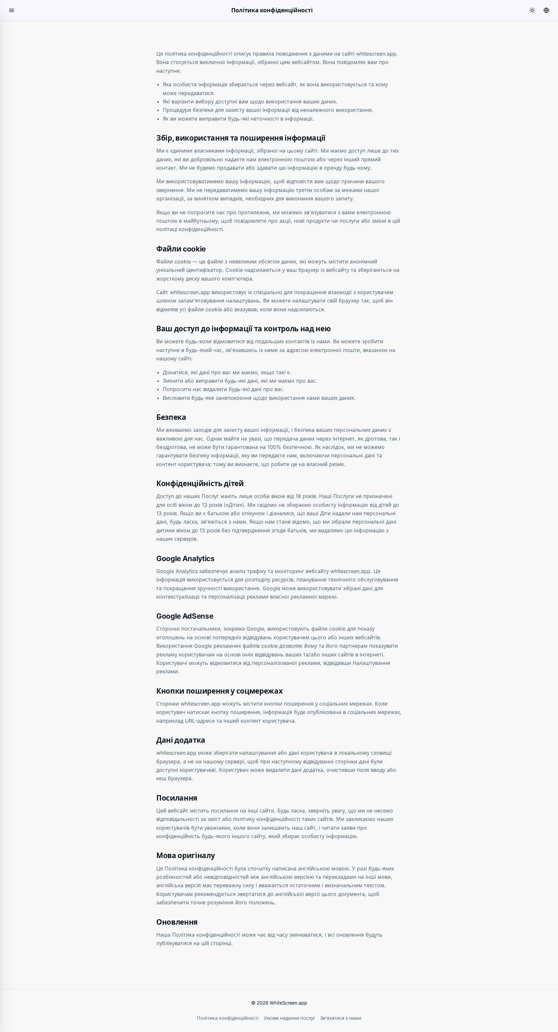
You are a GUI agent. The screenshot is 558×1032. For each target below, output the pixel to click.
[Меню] (11, 10)
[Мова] (546, 10)
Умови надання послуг (289, 1018)
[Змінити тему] (532, 10)
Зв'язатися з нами (340, 1018)
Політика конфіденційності (228, 1018)
